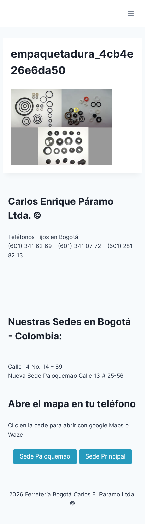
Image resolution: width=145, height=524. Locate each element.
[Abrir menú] (130, 13)
